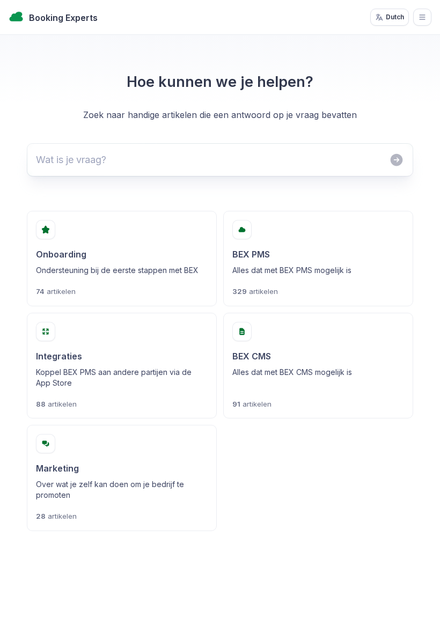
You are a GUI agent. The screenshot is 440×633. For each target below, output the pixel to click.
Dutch (395, 17)
